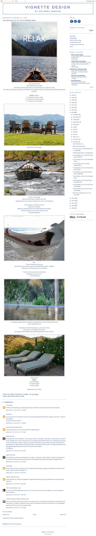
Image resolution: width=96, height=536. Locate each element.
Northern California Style (79, 69)
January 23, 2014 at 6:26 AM (16, 484)
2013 (73, 198)
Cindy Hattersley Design (78, 61)
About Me (72, 36)
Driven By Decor (76, 80)
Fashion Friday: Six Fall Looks (79, 77)
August (75, 124)
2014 (73, 112)
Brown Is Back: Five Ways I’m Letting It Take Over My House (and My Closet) (81, 64)
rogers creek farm (11, 477)
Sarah (7, 466)
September (76, 122)
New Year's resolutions (16, 396)
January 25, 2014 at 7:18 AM (16, 507)
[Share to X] (34, 394)
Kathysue (8, 436)
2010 (73, 205)
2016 (73, 107)
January (75, 142)
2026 (73, 95)
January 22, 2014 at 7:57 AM (16, 432)
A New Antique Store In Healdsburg (83, 153)
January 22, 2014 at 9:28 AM (16, 451)
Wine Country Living (75, 40)
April (74, 134)
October (75, 119)
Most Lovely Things (77, 55)
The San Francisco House (77, 44)
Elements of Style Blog (78, 75)
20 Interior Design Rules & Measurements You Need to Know (80, 82)
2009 (73, 208)
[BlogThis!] (33, 394)
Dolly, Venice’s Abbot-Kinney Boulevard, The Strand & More (79, 71)
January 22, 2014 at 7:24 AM (16, 410)
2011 (73, 203)
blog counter (48, 534)
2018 (73, 102)
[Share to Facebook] (36, 394)
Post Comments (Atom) (16, 518)
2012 (73, 201)
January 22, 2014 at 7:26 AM (16, 423)
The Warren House (75, 42)
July (74, 127)
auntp (7, 405)
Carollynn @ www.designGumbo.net (16, 499)
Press (71, 46)
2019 (73, 100)
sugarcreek (9, 455)
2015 (73, 110)
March (75, 137)
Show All (91, 87)
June (74, 129)
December (76, 114)
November (76, 117)
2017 (73, 105)
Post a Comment (7, 512)
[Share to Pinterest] (37, 394)
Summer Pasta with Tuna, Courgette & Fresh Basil (81, 56)
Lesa (7, 414)
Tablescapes (73, 38)
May (74, 132)
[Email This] (32, 394)
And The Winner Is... (78, 144)
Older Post (63, 514)
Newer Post (6, 514)
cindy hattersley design (12, 427)
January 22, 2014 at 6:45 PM (16, 473)
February (75, 139)
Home (34, 514)
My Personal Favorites (79, 146)
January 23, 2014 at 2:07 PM (16, 495)
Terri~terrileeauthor (12, 488)
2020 (73, 97)
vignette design (48, 7)
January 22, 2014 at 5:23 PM (16, 462)
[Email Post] (29, 394)
